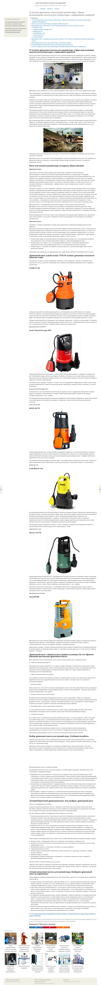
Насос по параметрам (70, 921)
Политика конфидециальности (40, 981)
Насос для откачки (74, 919)
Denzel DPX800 (38, 37)
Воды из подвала (81, 919)
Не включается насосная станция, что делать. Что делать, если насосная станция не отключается (15, 23)
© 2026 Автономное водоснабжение (12, 979)
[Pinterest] (49, 927)
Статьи (56, 8)
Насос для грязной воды (53, 921)
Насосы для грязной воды (47, 919)
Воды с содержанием (65, 919)
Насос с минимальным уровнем (41, 921)
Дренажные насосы (38, 919)
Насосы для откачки (57, 919)
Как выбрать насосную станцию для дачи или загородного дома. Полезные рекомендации (15, 30)
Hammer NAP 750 (38, 35)
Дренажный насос (89, 919)
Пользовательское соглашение (45, 979)
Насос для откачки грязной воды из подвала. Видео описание (50, 24)
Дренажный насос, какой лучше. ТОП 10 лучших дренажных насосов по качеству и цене (58, 26)
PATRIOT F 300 (37, 27)
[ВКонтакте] (36, 927)
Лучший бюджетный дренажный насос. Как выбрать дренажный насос (52, 45)
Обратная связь (66, 979)
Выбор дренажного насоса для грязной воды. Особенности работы (51, 43)
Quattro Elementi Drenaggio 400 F (43, 29)
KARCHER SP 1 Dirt (39, 33)
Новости (50, 8)
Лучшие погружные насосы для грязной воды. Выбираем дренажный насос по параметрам (59, 46)
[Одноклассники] (63, 927)
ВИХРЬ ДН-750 (37, 31)
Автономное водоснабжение (50, 3)
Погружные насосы (62, 921)
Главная (43, 8)
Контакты (36, 979)
